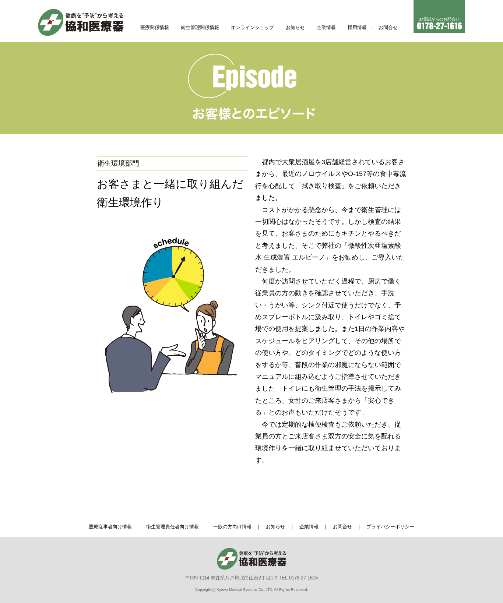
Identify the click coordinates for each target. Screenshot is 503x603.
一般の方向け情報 (232, 526)
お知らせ (295, 27)
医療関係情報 (154, 27)
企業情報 (326, 27)
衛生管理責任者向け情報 (172, 526)
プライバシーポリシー (390, 526)
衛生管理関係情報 (200, 27)
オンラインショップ (252, 27)
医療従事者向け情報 (110, 526)
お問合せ (388, 27)
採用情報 (357, 27)
